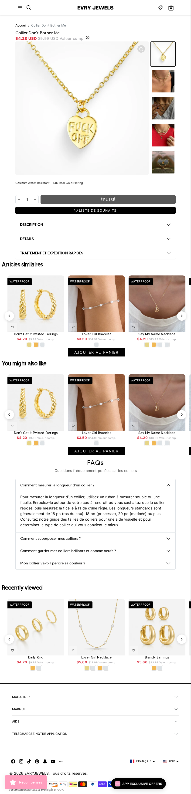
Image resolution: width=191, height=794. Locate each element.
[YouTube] (53, 761)
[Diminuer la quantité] (19, 199)
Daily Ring (36, 657)
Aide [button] (15, 721)
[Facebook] (13, 761)
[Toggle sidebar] (160, 8)
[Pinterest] (37, 761)
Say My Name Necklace (156, 334)
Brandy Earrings (157, 657)
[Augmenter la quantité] (34, 199)
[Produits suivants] (181, 316)
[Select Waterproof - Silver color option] (42, 344)
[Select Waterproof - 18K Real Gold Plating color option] (36, 344)
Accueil (20, 25)
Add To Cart (49, 326)
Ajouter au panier (107, 326)
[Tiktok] (29, 761)
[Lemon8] (61, 761)
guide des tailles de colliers (74, 519)
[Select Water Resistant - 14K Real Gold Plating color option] (29, 344)
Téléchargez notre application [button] (39, 734)
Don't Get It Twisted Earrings (36, 334)
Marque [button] (19, 709)
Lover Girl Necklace (96, 657)
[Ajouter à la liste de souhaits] (12, 327)
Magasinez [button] (21, 697)
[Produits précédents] (9, 316)
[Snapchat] (45, 761)
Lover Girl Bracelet (96, 334)
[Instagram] (21, 761)
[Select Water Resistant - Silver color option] (96, 344)
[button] (20, 7)
